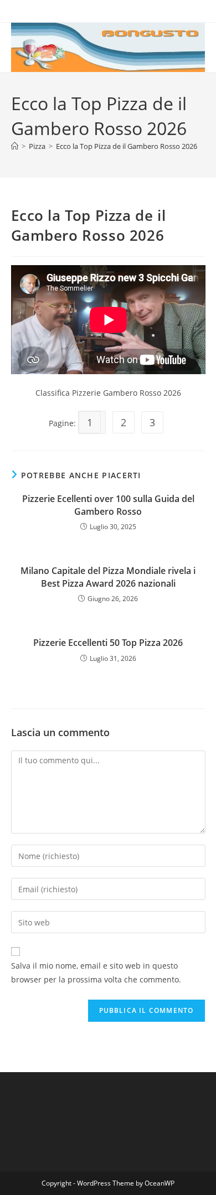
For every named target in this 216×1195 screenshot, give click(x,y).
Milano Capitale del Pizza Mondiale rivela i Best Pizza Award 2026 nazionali (108, 577)
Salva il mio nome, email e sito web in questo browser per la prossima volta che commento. (96, 972)
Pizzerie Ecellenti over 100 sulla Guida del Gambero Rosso (108, 505)
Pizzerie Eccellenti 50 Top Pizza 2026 (108, 643)
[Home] (14, 146)
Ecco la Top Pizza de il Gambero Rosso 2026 (126, 146)
